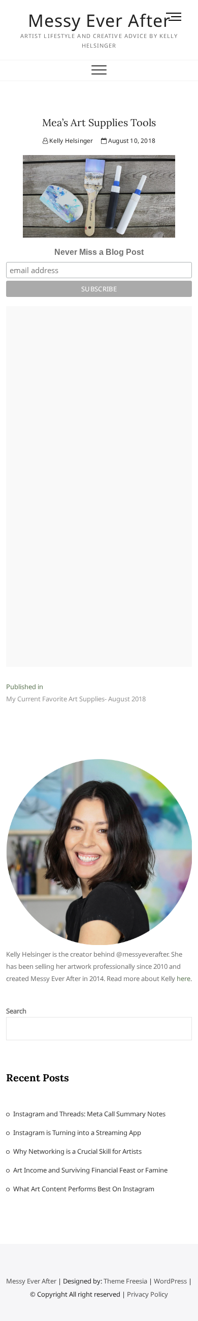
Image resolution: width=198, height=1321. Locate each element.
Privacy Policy (147, 1294)
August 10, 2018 (131, 140)
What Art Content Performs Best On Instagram (83, 1188)
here (183, 978)
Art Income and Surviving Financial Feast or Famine (90, 1170)
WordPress (170, 1281)
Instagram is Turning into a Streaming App (77, 1132)
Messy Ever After (99, 20)
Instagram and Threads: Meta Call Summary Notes (89, 1113)
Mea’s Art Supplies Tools (99, 122)
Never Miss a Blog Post (99, 252)
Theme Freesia (125, 1281)
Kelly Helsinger (70, 140)
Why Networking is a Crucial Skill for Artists (77, 1151)
